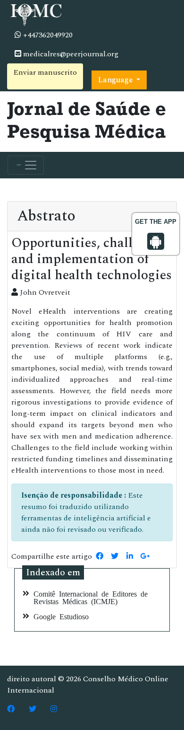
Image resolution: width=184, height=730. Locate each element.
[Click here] (11, 709)
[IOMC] (35, 13)
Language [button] (116, 80)
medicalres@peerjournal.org (69, 54)
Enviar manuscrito (45, 72)
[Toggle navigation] (26, 165)
